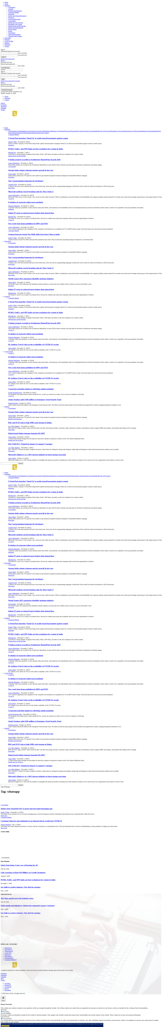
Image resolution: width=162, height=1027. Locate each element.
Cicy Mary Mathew (14, 426)
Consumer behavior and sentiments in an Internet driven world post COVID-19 (31, 821)
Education (11, 14)
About (6, 4)
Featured (7, 39)
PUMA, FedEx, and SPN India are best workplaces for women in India (35, 149)
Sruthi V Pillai (12, 142)
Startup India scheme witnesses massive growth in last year (30, 170)
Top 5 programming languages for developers (25, 181)
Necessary (6, 1011)
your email (21, 66)
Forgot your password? (7, 59)
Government (12, 21)
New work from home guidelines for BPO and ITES (28, 224)
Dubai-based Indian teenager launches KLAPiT (26, 433)
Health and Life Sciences (15, 22)
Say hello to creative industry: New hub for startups (20, 887)
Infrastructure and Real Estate (17, 26)
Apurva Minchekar (14, 163)
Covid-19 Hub (8, 41)
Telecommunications (14, 34)
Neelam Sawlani (13, 403)
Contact (6, 46)
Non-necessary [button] (5, 1016)
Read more (4, 815)
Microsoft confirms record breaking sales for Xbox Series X (31, 192)
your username (22, 53)
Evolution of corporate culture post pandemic (25, 202)
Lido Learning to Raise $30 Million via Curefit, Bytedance (23, 873)
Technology (11, 33)
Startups (6, 43)
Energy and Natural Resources (17, 16)
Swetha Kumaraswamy (15, 392)
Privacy (3, 60)
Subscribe (7, 44)
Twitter (3, 110)
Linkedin (3, 108)
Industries (7, 5)
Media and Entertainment (15, 28)
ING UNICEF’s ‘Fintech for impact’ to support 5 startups (30, 444)
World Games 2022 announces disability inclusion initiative (31, 279)
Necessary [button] (4, 1010)
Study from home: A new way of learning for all (19, 865)
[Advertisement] (35, 121)
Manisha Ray (12, 152)
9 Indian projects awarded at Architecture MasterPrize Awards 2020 (34, 160)
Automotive (11, 7)
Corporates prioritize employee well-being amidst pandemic (31, 389)
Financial (11, 17)
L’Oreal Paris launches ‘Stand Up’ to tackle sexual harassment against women (38, 138)
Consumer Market (13, 12)
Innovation (7, 38)
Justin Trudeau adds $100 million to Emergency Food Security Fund (34, 400)
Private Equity (12, 29)
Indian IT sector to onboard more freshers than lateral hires (31, 213)
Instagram (4, 106)
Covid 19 (11, 198)
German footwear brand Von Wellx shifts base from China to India (34, 234)
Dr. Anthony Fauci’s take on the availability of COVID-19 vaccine (33, 345)
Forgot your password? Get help (10, 81)
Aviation (10, 9)
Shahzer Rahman (6, 824)
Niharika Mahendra (14, 206)
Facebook (4, 105)
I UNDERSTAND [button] (5, 1025)
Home (6, 2)
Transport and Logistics (15, 36)
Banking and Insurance (15, 11)
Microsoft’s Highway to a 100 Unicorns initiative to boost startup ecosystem (37, 455)
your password (22, 55)
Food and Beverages (14, 19)
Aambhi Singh (12, 184)
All (9, 131)
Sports (10, 31)
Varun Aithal (12, 174)
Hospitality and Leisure (15, 24)
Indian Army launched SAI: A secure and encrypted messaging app (26, 809)
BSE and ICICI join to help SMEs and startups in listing (30, 423)
